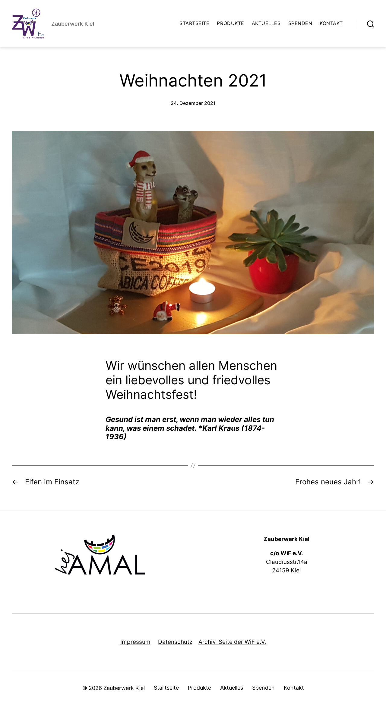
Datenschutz (175, 641)
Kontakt (331, 23)
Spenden (300, 23)
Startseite (194, 23)
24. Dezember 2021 (193, 103)
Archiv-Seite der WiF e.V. (232, 641)
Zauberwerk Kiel (124, 688)
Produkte (230, 23)
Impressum (135, 641)
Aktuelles (266, 23)
